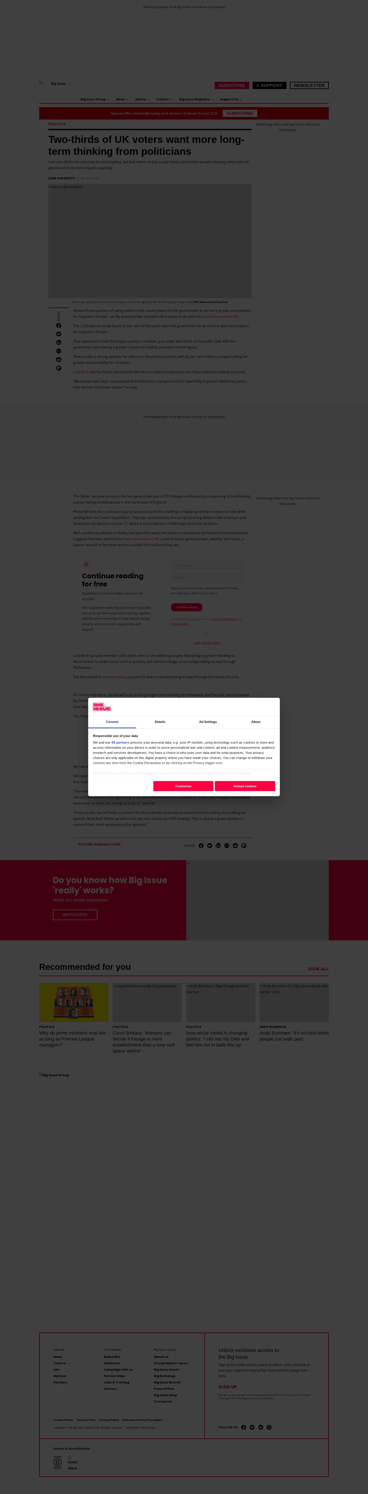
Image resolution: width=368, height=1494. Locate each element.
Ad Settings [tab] (208, 722)
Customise (183, 786)
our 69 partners (117, 742)
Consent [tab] (112, 722)
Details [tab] (160, 722)
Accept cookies (245, 786)
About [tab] (256, 722)
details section (238, 773)
